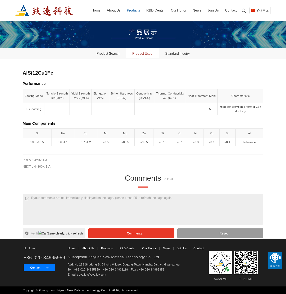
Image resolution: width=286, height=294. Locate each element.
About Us (114, 10)
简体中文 (262, 10)
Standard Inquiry (177, 53)
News (197, 10)
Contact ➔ (39, 267)
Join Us (213, 10)
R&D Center (155, 10)
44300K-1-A (42, 166)
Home (95, 10)
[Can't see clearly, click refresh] (60, 233)
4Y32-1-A (40, 160)
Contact (231, 10)
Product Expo (142, 53)
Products (133, 10)
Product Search (108, 53)
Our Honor (178, 10)
